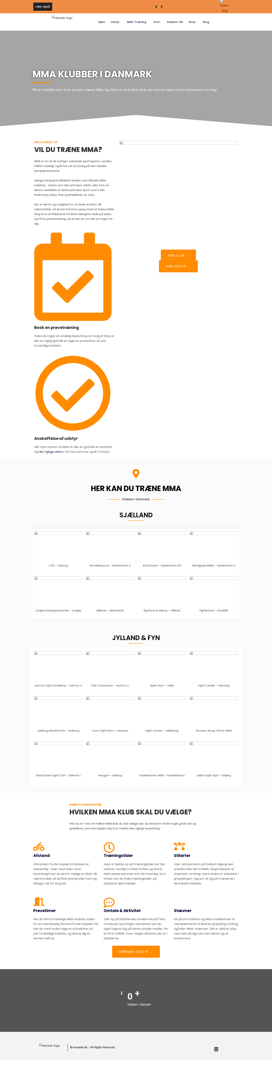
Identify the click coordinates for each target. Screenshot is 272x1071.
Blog (206, 22)
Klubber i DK (175, 22)
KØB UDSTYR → (178, 266)
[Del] (20, 1064)
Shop (192, 22)
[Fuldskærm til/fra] (12, 1064)
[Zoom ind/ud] (3, 1064)
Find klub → (178, 256)
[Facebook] (165, 1048)
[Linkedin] (178, 1048)
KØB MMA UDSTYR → (136, 952)
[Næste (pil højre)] (12, 1069)
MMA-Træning (136, 22)
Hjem (101, 22)
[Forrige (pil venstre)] (3, 1069)
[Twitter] (169, 1048)
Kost (157, 22)
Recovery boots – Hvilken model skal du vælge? (88, 7)
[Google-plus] (174, 1048)
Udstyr (115, 22)
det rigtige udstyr (51, 452)
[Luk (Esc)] (28, 1064)
